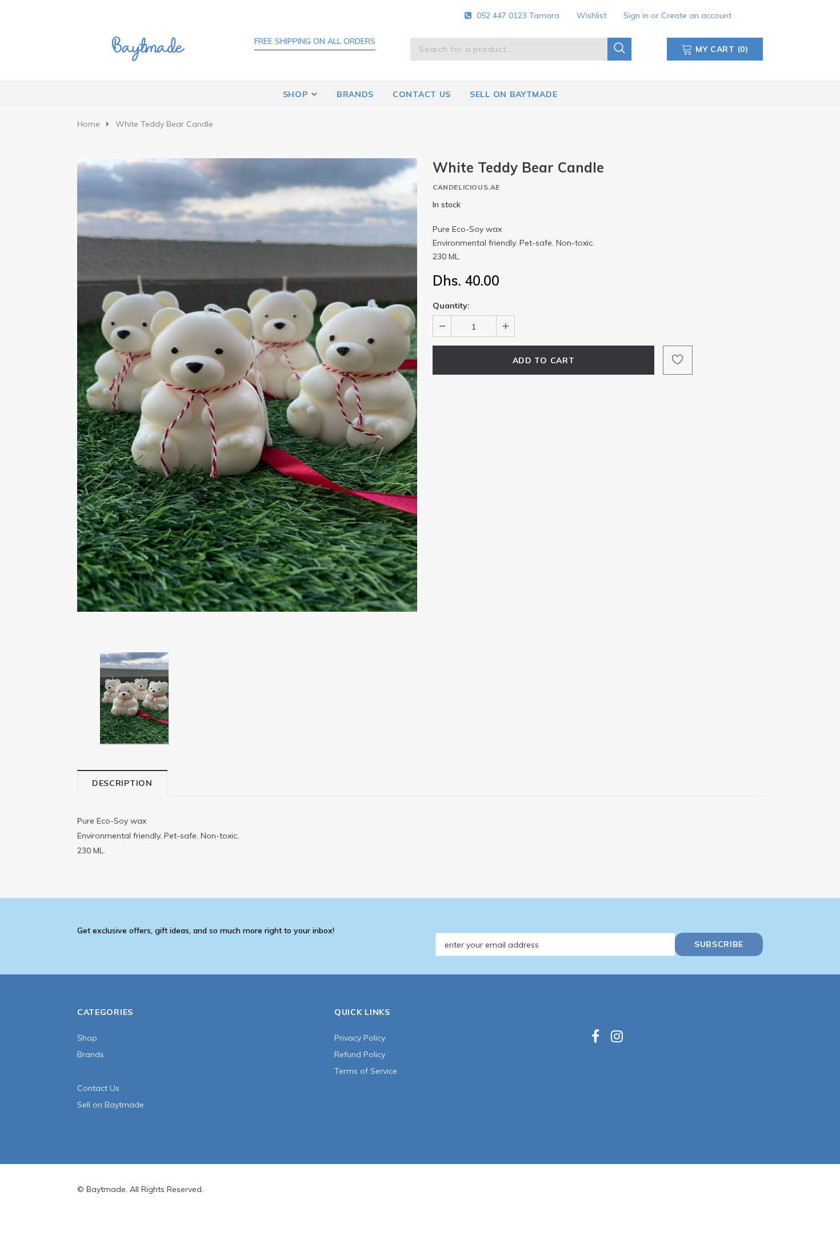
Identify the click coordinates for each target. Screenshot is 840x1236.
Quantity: (451, 305)
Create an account (696, 15)
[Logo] (148, 46)
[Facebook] (595, 1036)
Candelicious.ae (466, 187)
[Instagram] (617, 1036)
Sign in (637, 15)
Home (88, 124)
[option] (247, 384)
